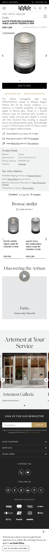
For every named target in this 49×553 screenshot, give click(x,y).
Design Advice (13, 179)
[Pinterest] (34, 490)
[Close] (43, 532)
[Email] (27, 472)
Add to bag (24, 85)
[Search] (34, 8)
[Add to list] (45, 16)
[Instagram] (8, 490)
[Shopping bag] (45, 8)
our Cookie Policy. (17, 542)
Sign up (39, 425)
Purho (5, 17)
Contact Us (41, 2)
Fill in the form (33, 143)
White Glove (15, 143)
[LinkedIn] (27, 490)
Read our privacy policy (33, 432)
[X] (40, 490)
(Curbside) (34, 138)
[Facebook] (14, 490)
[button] (3, 56)
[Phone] (21, 472)
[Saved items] (40, 8)
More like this (25, 209)
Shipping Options (34, 175)
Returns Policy (28, 188)
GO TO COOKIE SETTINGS (15, 548)
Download (22, 164)
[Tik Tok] (21, 490)
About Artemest (10, 2)
